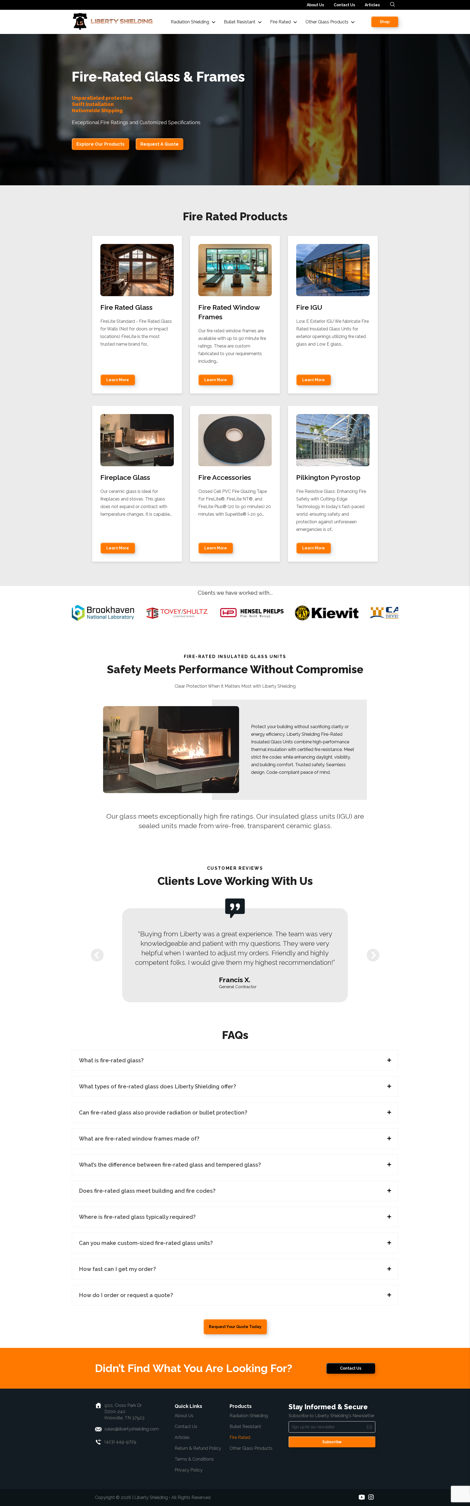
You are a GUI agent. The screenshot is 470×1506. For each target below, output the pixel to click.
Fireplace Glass (125, 477)
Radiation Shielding (249, 1415)
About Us (315, 5)
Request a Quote (159, 144)
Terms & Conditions (194, 1459)
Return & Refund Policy (198, 1448)
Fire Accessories (224, 477)
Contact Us (344, 5)
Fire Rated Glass (126, 307)
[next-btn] (373, 955)
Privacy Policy (189, 1470)
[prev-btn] (97, 955)
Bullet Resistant (245, 1426)
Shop (384, 22)
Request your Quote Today (235, 1327)
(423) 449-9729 (120, 1441)
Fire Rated (240, 1437)
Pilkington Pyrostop (328, 477)
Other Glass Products (251, 1448)
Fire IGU (309, 307)
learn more (117, 380)
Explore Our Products (100, 144)
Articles (372, 5)
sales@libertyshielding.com (131, 1429)
